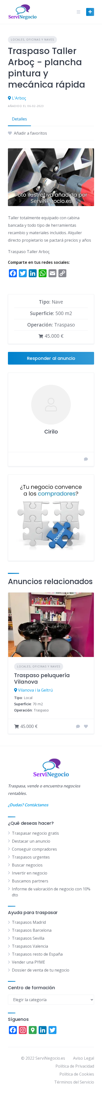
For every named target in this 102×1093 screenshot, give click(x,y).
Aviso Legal (83, 1058)
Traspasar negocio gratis (35, 833)
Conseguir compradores (34, 849)
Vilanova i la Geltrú (35, 690)
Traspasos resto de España (37, 954)
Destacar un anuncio (31, 841)
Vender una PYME (28, 962)
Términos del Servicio (74, 1082)
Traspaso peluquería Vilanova (42, 678)
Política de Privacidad (74, 1066)
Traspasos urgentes (31, 857)
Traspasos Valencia (30, 946)
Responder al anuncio (51, 358)
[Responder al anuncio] (78, 726)
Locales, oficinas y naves (32, 39)
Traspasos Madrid (29, 922)
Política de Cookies (76, 1074)
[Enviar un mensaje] (86, 459)
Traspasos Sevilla (28, 938)
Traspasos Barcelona (31, 930)
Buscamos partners (30, 881)
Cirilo (51, 431)
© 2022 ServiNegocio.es (43, 1058)
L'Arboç (19, 98)
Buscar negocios (27, 865)
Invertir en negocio (29, 873)
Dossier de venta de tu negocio (40, 970)
